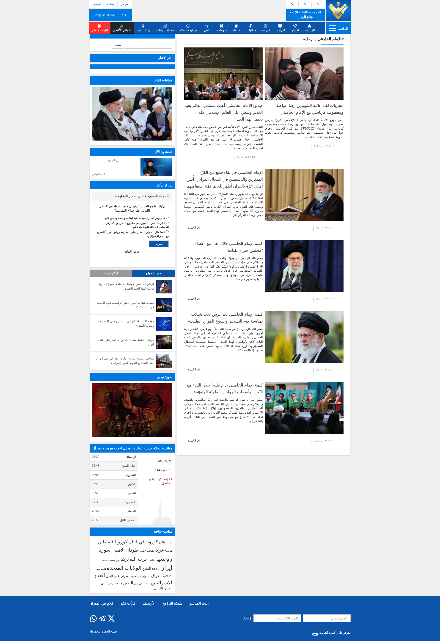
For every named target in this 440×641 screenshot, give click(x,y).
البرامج (280, 30)
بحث (118, 45)
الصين (128, 582)
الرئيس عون (108, 583)
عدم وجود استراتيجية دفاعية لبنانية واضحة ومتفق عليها (134, 218)
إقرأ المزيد (194, 227)
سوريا (104, 550)
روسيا (164, 558)
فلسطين (106, 541)
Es (318, 4)
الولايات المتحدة (124, 568)
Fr (305, 4)
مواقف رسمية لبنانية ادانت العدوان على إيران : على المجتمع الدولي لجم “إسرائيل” (124, 361)
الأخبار (295, 30)
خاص (207, 30)
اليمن (146, 568)
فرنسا (168, 550)
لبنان (162, 542)
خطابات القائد (163, 80)
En (292, 4)
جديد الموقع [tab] (153, 273)
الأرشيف (97, 4)
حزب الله (139, 559)
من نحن (124, 4)
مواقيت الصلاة (188, 30)
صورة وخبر (164, 377)
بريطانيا (105, 560)
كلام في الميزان (101, 603)
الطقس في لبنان (142, 583)
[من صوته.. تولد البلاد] (132, 410)
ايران (166, 567)
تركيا (125, 559)
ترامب (115, 559)
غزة (159, 549)
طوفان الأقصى (124, 550)
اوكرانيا (155, 568)
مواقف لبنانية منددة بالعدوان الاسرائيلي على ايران (126, 342)
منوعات (222, 30)
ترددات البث (143, 30)
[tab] (132, 196)
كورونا (121, 541)
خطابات (251, 30)
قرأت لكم (128, 603)
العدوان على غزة (140, 576)
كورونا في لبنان (143, 541)
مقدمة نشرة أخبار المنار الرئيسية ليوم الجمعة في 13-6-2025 (125, 305)
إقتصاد (237, 30)
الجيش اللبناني (163, 588)
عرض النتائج (132, 251)
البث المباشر (98, 174)
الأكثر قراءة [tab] (111, 273)
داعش (151, 559)
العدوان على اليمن (118, 576)
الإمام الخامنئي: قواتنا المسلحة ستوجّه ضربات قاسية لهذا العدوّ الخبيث (125, 286)
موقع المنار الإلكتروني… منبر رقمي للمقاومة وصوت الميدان (126, 323)
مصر (169, 542)
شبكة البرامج (172, 603)
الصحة (119, 583)
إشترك (247, 618)
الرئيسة (310, 30)
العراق (156, 575)
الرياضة (266, 30)
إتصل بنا (111, 4)
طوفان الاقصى (146, 550)
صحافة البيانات (165, 30)
